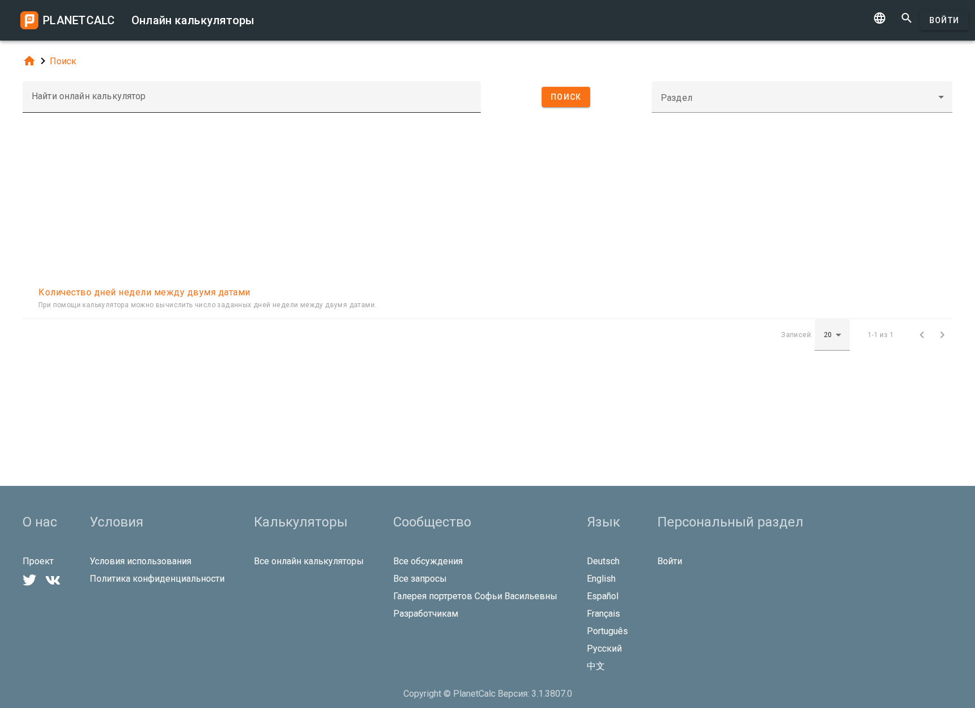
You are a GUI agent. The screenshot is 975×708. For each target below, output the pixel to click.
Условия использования (140, 561)
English (601, 578)
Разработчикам (425, 613)
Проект (38, 561)
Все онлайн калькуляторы (309, 561)
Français (603, 613)
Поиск (63, 61)
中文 (596, 666)
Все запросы (420, 578)
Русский (604, 648)
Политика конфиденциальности (157, 578)
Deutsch (603, 561)
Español (602, 596)
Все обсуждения (428, 561)
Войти (944, 20)
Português (607, 631)
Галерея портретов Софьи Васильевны (475, 596)
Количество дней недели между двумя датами (144, 292)
